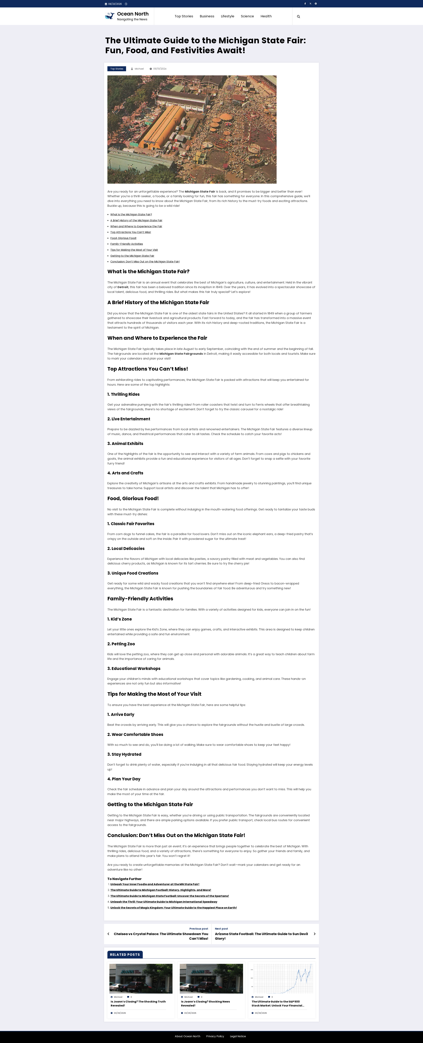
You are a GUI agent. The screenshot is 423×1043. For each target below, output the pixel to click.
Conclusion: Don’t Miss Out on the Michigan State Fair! (145, 261)
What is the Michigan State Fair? (131, 214)
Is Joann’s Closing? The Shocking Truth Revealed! (138, 1003)
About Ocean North (187, 1036)
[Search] (298, 16)
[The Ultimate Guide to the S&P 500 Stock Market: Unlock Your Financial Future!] (281, 979)
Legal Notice (238, 1036)
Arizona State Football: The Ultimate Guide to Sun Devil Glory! (261, 936)
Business (207, 16)
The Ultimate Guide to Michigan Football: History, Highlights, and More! (160, 890)
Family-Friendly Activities (126, 244)
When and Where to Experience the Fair (136, 226)
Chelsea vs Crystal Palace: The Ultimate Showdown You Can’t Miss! (161, 936)
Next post (221, 928)
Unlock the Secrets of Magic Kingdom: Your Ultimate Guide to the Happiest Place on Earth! (173, 908)
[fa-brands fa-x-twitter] (310, 4)
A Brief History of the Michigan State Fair (136, 220)
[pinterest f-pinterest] (316, 4)
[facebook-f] (305, 4)
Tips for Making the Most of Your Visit (134, 250)
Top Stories (184, 16)
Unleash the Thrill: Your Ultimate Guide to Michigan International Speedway (163, 902)
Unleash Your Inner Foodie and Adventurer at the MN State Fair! (154, 884)
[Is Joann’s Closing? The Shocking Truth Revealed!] (141, 979)
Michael (139, 68)
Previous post (199, 928)
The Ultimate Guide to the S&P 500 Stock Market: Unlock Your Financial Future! (277, 1004)
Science (247, 16)
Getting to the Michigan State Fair (132, 256)
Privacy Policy (215, 1036)
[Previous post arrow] (108, 934)
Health (266, 16)
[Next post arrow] (315, 934)
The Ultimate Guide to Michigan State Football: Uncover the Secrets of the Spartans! (169, 896)
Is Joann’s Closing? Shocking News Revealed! (205, 1003)
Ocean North (133, 13)
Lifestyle (227, 16)
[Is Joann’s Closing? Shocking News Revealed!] (211, 979)
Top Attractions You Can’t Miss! (130, 232)
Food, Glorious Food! (123, 238)
